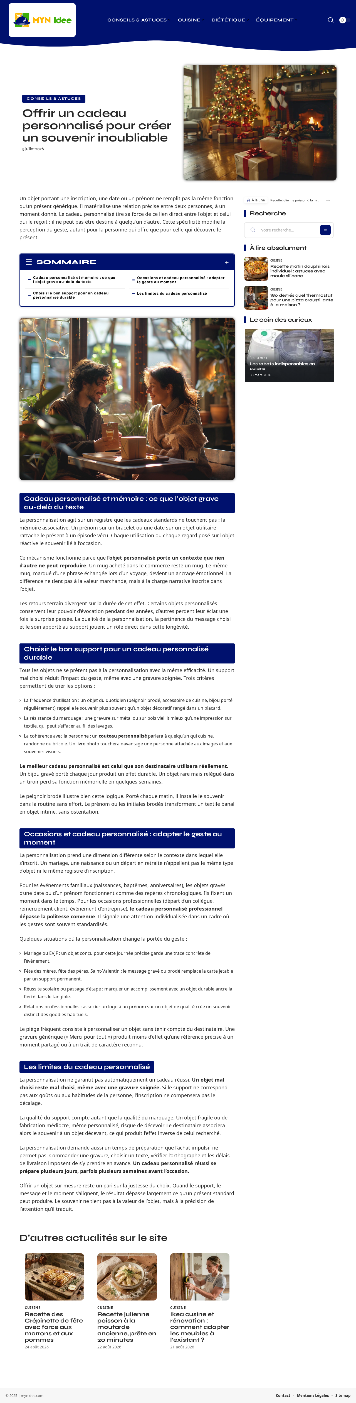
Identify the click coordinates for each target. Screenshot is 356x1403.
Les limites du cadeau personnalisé (172, 293)
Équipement (258, 358)
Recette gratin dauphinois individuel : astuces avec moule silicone (300, 271)
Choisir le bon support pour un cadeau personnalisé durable (71, 295)
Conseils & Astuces (54, 98)
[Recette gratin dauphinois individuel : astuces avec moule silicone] (256, 269)
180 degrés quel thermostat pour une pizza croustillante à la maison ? (301, 300)
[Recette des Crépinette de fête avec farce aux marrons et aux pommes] (54, 1277)
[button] (328, 200)
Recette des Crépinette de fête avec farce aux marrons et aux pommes (54, 1327)
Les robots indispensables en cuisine (282, 366)
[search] (330, 20)
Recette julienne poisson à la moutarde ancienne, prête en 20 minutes (126, 1327)
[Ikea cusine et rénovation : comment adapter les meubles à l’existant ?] (199, 1277)
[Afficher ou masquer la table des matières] (163, 262)
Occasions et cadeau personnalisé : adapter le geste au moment (181, 279)
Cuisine (33, 1308)
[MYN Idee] (42, 20)
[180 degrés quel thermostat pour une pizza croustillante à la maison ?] (256, 298)
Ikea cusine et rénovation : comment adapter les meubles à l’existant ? (199, 1327)
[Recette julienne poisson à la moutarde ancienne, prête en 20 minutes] (127, 1277)
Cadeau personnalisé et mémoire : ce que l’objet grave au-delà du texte (74, 279)
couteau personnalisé (123, 736)
